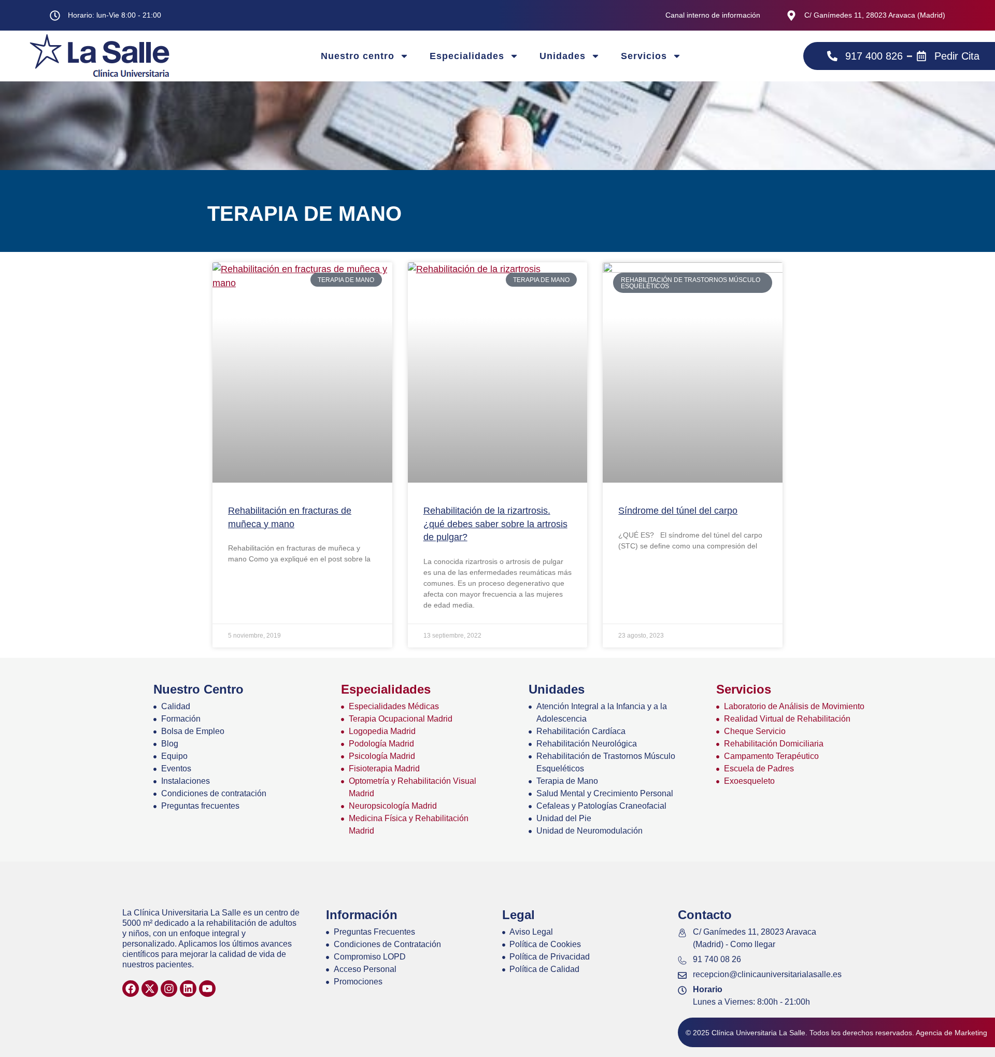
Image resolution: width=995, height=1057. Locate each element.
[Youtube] (207, 988)
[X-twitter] (149, 988)
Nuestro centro (357, 56)
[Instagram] (169, 988)
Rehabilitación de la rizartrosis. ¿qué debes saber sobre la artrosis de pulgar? (495, 523)
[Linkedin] (188, 988)
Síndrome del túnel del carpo (677, 510)
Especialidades (467, 56)
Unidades (562, 56)
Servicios (644, 56)
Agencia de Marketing (951, 1032)
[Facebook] (130, 988)
